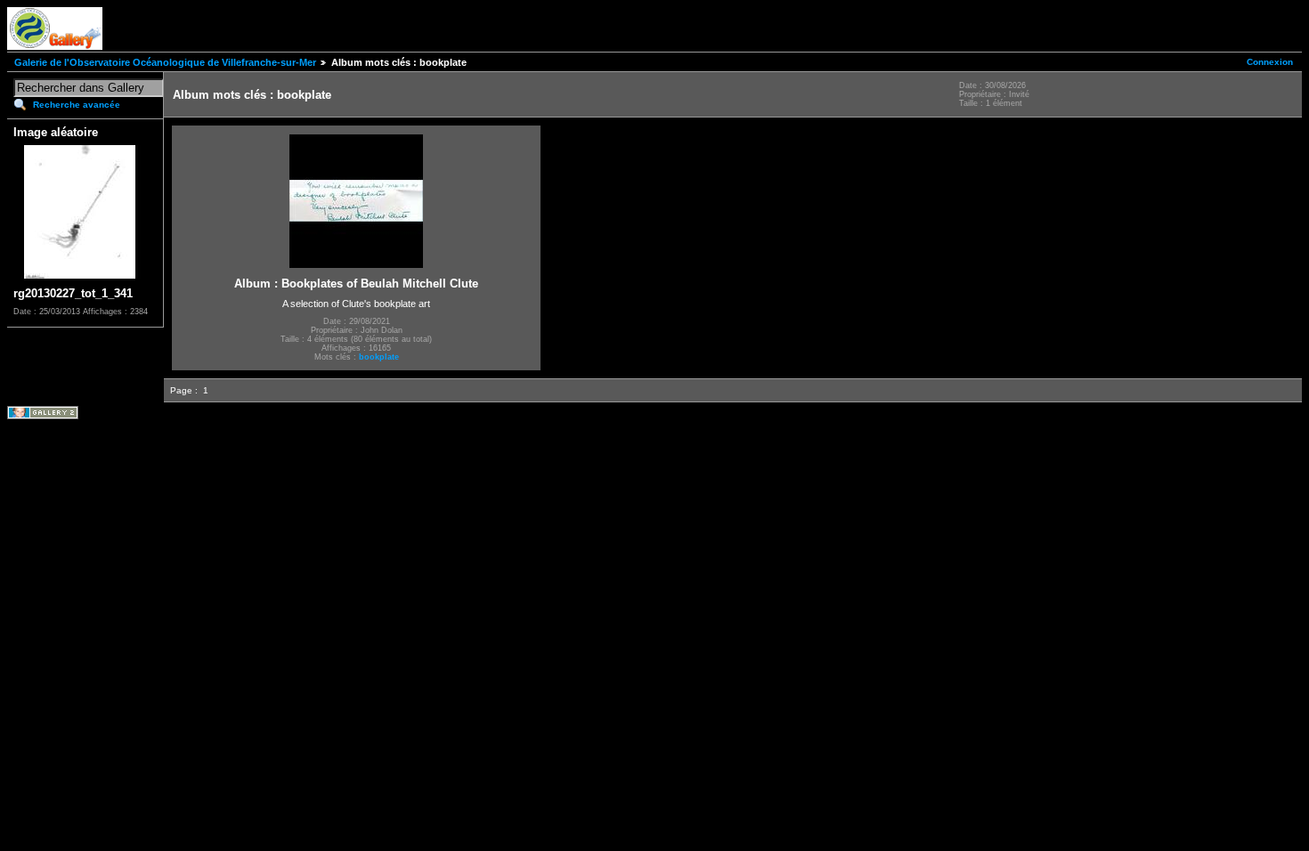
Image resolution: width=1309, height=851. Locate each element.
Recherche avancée (76, 104)
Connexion (1270, 62)
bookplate (379, 357)
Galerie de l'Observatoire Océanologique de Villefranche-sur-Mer (165, 62)
